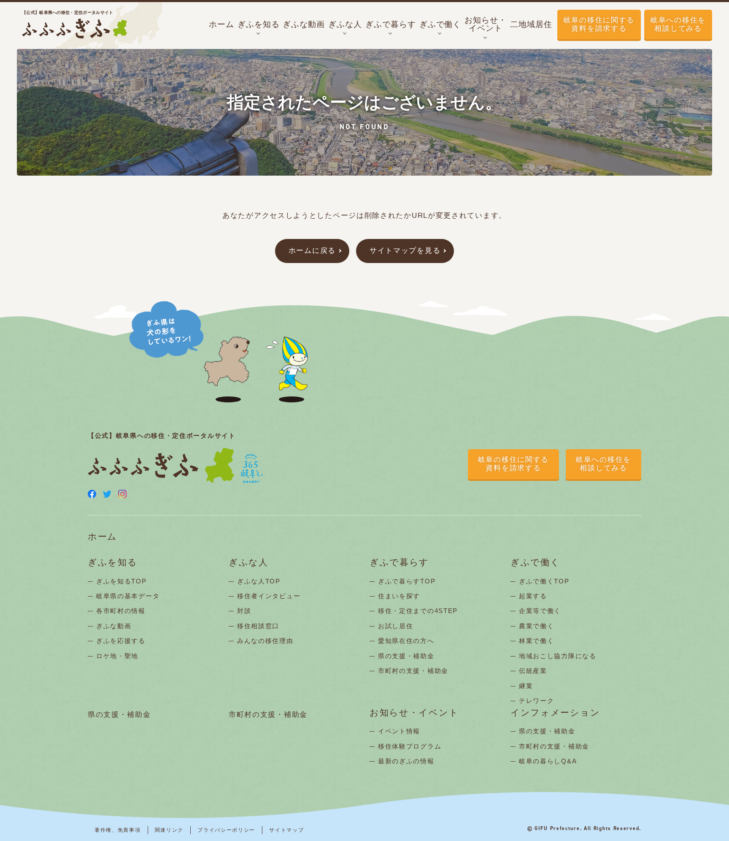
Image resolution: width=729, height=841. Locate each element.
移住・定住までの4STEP (418, 610)
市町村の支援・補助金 (413, 670)
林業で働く (536, 640)
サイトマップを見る (405, 251)
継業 (526, 685)
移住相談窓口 (258, 625)
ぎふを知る (113, 562)
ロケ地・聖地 (117, 655)
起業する (533, 596)
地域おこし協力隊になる (558, 655)
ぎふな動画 (114, 625)
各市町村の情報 (121, 610)
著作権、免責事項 (117, 830)
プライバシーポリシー (226, 830)
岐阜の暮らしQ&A (548, 761)
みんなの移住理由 (265, 640)
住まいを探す (399, 596)
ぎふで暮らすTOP (406, 581)
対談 (244, 610)
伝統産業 (533, 670)
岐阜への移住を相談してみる (678, 24)
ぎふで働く (535, 562)
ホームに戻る (312, 251)
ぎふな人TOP (259, 581)
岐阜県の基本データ (127, 596)
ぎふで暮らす (399, 562)
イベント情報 (399, 731)
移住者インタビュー (268, 596)
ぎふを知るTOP (121, 581)
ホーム (102, 536)
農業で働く (536, 625)
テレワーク (536, 700)
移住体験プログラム (409, 746)
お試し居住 (395, 625)
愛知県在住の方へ (406, 640)
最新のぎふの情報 (406, 761)
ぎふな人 (248, 562)
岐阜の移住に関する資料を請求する (599, 24)
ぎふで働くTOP (544, 581)
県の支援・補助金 (406, 655)
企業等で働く (540, 610)
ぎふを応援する (121, 640)
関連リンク (169, 830)
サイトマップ (286, 830)
